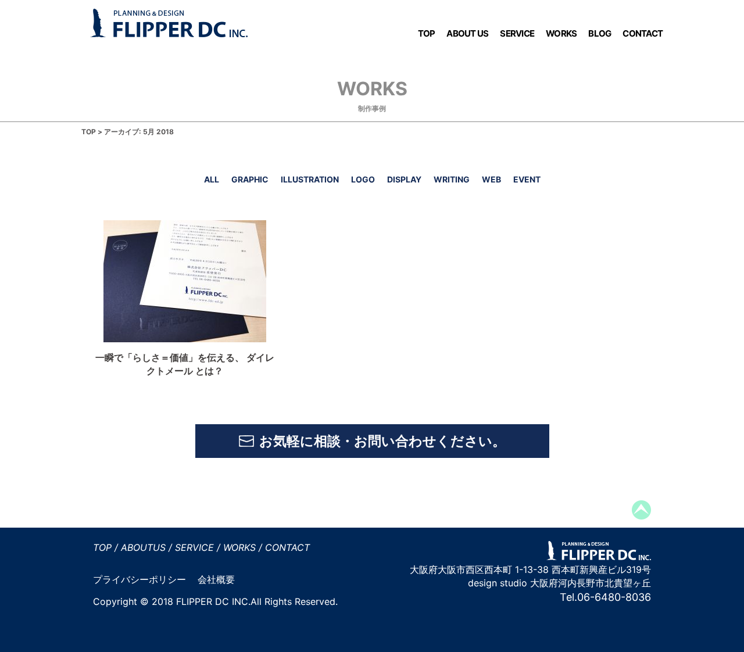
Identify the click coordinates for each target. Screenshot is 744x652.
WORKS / (242, 547)
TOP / (105, 547)
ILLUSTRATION (310, 179)
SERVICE (517, 33)
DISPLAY (404, 179)
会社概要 (216, 579)
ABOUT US (467, 33)
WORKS (561, 33)
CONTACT (643, 33)
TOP (426, 33)
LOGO (363, 179)
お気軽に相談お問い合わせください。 (382, 441)
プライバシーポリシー (139, 579)
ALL (211, 179)
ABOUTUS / (146, 547)
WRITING (452, 179)
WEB (491, 179)
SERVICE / (197, 547)
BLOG (599, 33)
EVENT (527, 179)
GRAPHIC (250, 179)
